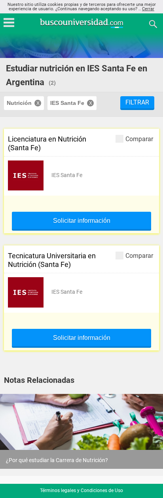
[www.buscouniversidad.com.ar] (81, 27)
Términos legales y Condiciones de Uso (81, 490)
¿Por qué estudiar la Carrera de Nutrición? (57, 460)
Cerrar (148, 8)
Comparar (139, 138)
